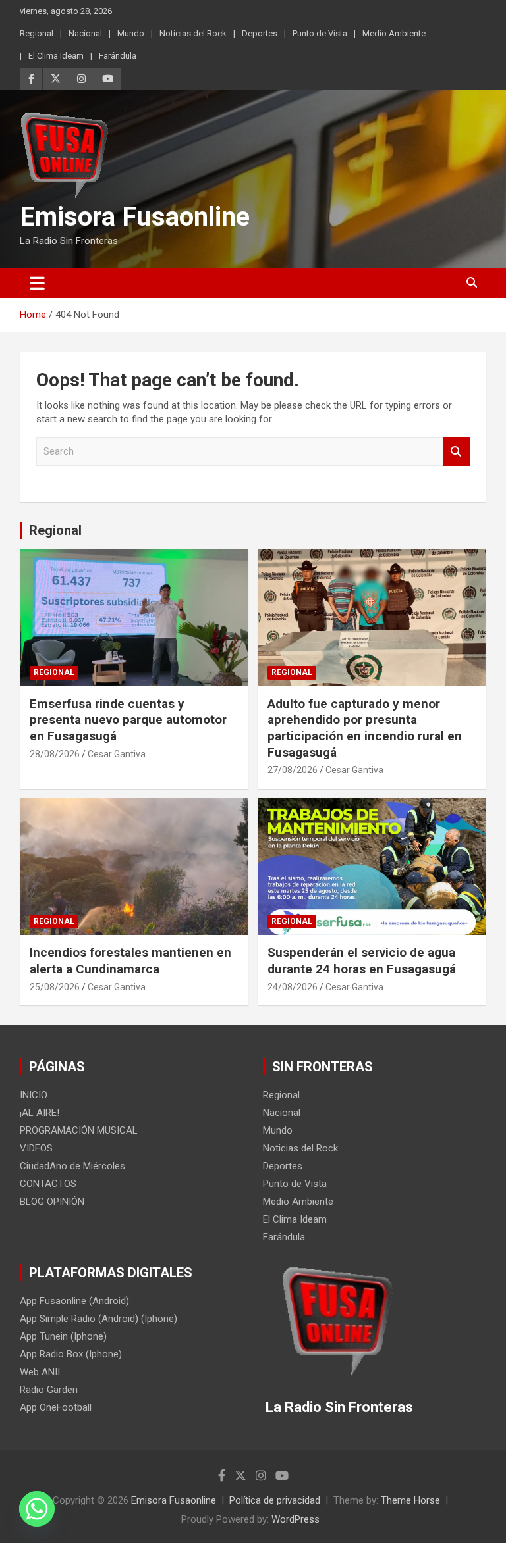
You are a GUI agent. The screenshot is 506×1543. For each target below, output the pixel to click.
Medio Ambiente (394, 33)
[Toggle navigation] (37, 283)
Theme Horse (410, 1500)
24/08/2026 (292, 987)
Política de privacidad (274, 1500)
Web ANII (40, 1372)
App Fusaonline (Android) (74, 1301)
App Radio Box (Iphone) (71, 1354)
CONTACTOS (48, 1184)
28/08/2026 (55, 754)
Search (456, 452)
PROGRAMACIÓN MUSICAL (79, 1130)
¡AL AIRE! (39, 1113)
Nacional (85, 33)
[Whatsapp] (37, 1509)
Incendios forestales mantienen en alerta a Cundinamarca (130, 960)
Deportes (259, 33)
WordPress (295, 1519)
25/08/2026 (55, 987)
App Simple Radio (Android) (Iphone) (98, 1319)
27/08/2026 (292, 770)
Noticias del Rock (193, 33)
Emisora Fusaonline (135, 216)
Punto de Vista (320, 33)
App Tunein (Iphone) (63, 1336)
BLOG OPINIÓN (52, 1201)
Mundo (130, 33)
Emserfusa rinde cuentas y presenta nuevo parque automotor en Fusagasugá (128, 720)
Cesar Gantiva (117, 754)
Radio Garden (49, 1390)
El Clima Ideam (56, 56)
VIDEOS (36, 1148)
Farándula (117, 56)
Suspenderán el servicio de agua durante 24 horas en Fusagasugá (361, 960)
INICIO (33, 1095)
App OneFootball (56, 1407)
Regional (36, 33)
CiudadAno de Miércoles (72, 1166)
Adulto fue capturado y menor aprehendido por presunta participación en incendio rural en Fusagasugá (364, 728)
